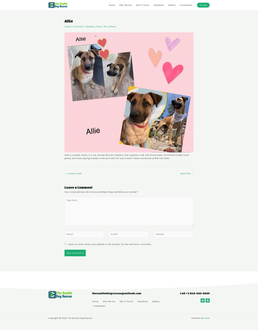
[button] (203, 5)
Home (112, 5)
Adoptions (159, 5)
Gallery (171, 5)
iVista (207, 318)
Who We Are (125, 5)
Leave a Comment (73, 26)
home (99, 26)
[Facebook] (203, 300)
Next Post (186, 173)
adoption (90, 26)
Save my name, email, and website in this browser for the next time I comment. (109, 244)
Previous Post (73, 173)
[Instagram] (208, 300)
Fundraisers (186, 5)
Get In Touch (142, 5)
